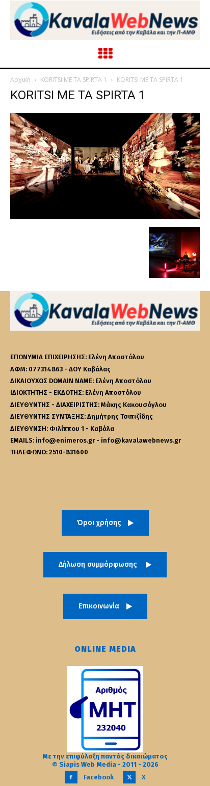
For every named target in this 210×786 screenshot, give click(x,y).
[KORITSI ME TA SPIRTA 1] (105, 216)
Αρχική (20, 79)
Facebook (99, 777)
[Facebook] (71, 777)
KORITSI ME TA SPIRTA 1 (73, 79)
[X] (129, 777)
